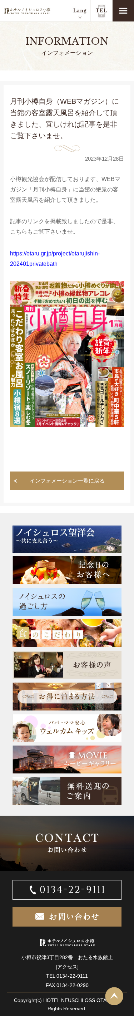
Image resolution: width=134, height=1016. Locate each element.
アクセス (67, 966)
